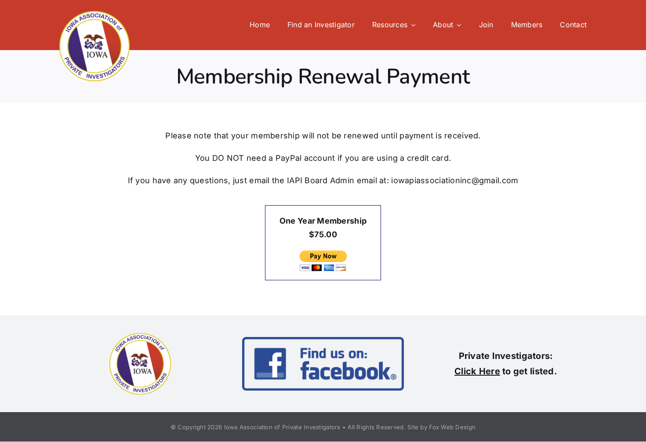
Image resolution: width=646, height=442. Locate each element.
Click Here (477, 371)
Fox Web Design (452, 427)
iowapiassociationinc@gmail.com (454, 180)
